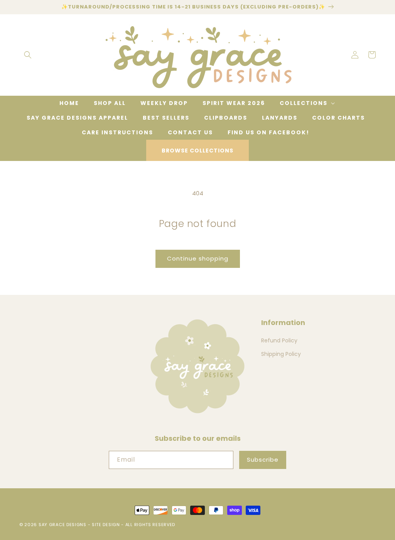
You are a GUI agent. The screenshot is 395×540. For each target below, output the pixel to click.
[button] (27, 54)
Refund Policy (279, 340)
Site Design (106, 524)
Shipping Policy (281, 354)
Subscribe (263, 459)
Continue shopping (197, 258)
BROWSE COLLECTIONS (197, 150)
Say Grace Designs (62, 524)
